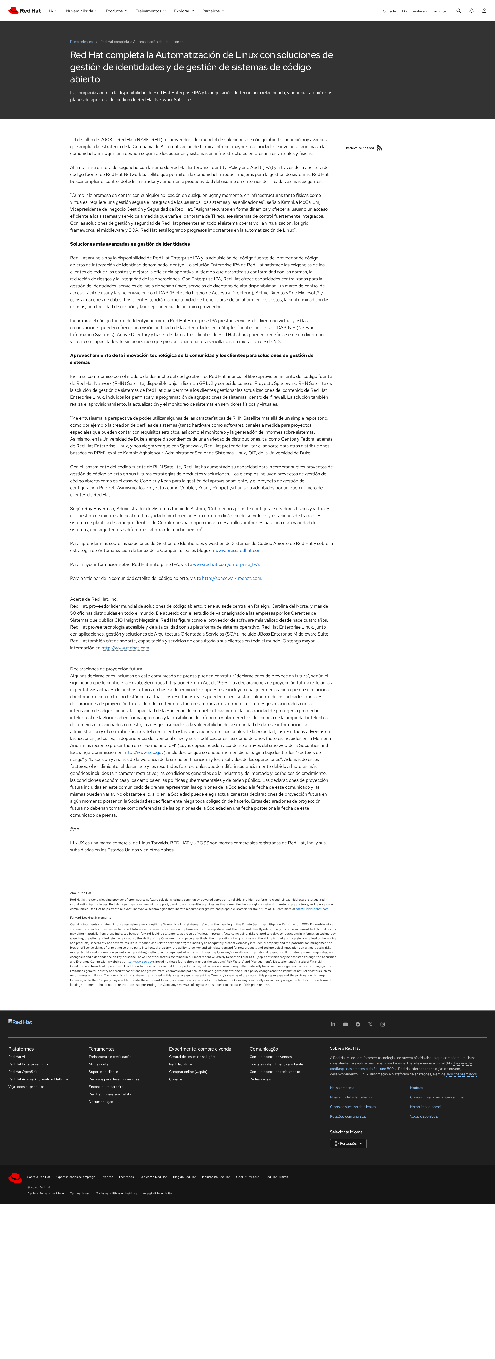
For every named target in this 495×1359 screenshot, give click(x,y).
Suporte (439, 11)
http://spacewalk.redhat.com (231, 578)
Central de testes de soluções (192, 1056)
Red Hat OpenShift (23, 1071)
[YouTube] (345, 1026)
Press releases (82, 41)
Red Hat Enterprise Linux (28, 1064)
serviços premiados (461, 1074)
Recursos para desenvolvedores (114, 1079)
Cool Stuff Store (247, 1177)
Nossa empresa (342, 1087)
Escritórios (126, 1177)
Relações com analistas (348, 1116)
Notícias (416, 1087)
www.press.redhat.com (238, 550)
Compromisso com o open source (437, 1097)
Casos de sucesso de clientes (353, 1106)
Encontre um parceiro (106, 1086)
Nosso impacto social (426, 1106)
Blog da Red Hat (184, 1177)
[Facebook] (358, 1026)
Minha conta (98, 1064)
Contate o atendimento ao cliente (276, 1064)
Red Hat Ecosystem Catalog (111, 1094)
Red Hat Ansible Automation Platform (38, 1079)
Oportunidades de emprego (75, 1177)
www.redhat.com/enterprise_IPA (226, 564)
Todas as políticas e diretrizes (116, 1193)
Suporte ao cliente (103, 1071)
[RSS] (379, 148)
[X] (370, 1026)
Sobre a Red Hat (38, 1177)
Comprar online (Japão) (188, 1071)
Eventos (107, 1177)
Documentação (414, 11)
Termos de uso (80, 1193)
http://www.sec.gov (143, 752)
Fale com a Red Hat (153, 1177)
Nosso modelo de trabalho (351, 1097)
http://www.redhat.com (125, 648)
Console (389, 11)
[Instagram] (383, 1026)
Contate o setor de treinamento (275, 1071)
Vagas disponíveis (424, 1116)
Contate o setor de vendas (271, 1056)
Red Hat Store (180, 1064)
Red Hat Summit (276, 1177)
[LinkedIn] (333, 1026)
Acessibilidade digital (157, 1193)
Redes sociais (260, 1079)
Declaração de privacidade (45, 1193)
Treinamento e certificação (110, 1056)
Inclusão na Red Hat (216, 1177)
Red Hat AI (16, 1056)
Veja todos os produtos (26, 1086)
